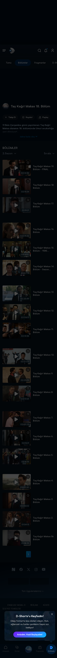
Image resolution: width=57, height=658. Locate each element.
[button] (52, 614)
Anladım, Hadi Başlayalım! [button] (29, 634)
